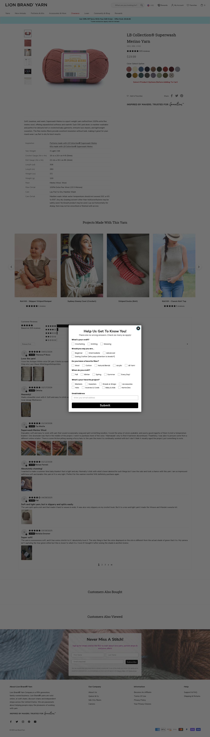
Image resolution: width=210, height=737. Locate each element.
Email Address (78, 393)
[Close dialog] (138, 328)
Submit (105, 405)
